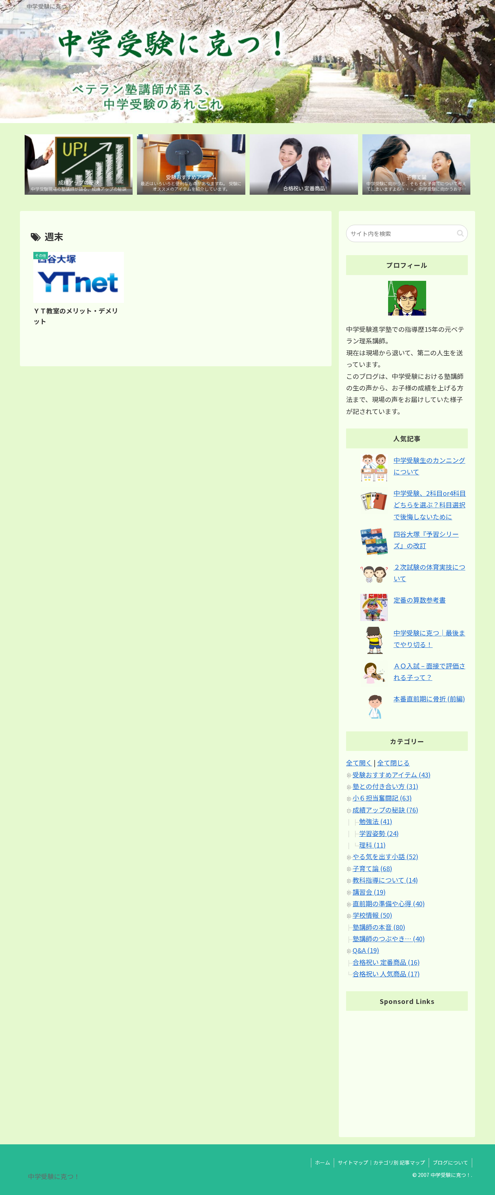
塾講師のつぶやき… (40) (389, 938)
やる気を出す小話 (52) (385, 856)
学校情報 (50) (372, 915)
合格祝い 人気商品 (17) (386, 974)
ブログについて (450, 1162)
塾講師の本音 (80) (379, 927)
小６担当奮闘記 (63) (382, 798)
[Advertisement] (407, 1067)
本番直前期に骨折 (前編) (429, 698)
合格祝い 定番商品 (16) (386, 962)
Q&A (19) (366, 950)
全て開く (359, 763)
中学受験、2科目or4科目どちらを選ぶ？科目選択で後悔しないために (430, 504)
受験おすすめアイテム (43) (391, 774)
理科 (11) (372, 845)
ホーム (322, 1162)
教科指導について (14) (385, 880)
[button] (460, 233)
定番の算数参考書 (420, 599)
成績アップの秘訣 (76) (385, 809)
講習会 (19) (369, 891)
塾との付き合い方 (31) (385, 786)
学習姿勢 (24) (379, 833)
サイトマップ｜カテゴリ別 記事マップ (381, 1162)
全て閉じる (393, 763)
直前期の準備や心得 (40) (389, 903)
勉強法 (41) (375, 821)
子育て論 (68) (372, 868)
